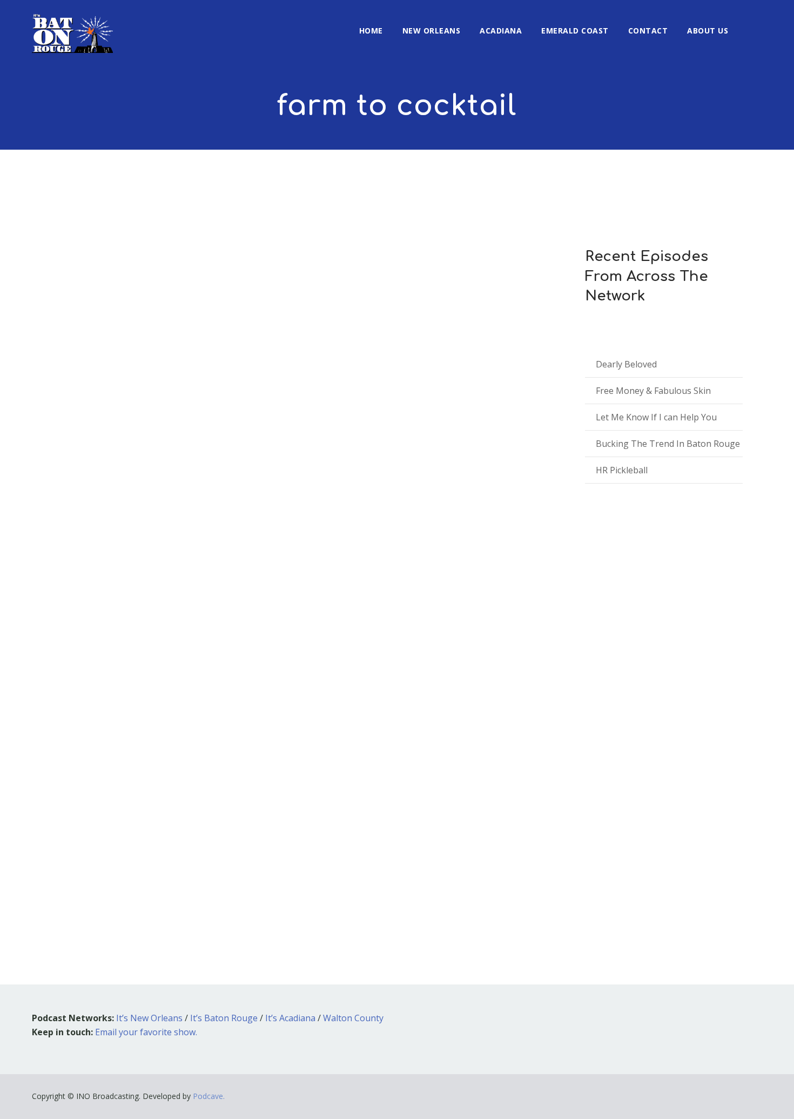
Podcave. (209, 1096)
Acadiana (501, 30)
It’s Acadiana (290, 1018)
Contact (648, 30)
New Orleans (431, 30)
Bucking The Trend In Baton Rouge (668, 444)
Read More (69, 882)
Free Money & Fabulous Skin (653, 391)
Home (371, 30)
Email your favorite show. (146, 1032)
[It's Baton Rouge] (72, 26)
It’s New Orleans (149, 1018)
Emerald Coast (575, 30)
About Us (707, 30)
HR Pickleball (622, 470)
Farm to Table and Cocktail (132, 754)
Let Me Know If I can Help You (656, 417)
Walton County (353, 1018)
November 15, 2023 (82, 770)
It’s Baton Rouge (224, 1018)
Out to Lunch (160, 770)
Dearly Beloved (626, 364)
